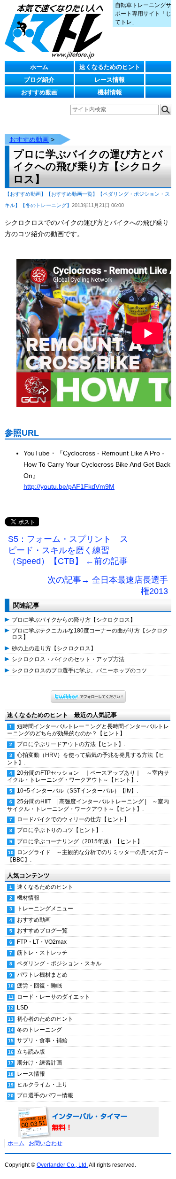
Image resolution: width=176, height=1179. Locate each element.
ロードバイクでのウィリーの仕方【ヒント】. (74, 819)
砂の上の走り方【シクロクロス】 (54, 648)
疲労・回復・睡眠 (39, 985)
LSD (22, 1007)
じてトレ (56, 30)
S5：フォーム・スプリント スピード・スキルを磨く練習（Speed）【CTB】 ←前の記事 (68, 550)
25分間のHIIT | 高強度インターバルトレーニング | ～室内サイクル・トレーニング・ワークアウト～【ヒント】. (88, 805)
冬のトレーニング (39, 1029)
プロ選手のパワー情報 (45, 1095)
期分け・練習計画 (39, 1062)
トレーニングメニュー (45, 908)
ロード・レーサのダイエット (53, 997)
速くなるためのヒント (109, 66)
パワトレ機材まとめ (42, 974)
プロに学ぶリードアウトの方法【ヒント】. (71, 744)
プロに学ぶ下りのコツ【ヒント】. (60, 830)
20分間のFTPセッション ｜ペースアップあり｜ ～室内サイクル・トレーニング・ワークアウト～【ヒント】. (88, 776)
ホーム (39, 66)
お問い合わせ (45, 1143)
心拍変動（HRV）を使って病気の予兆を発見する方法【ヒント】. (85, 758)
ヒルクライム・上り (42, 1084)
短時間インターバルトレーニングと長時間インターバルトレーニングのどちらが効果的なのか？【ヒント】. (88, 730)
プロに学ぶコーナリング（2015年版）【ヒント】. (80, 841)
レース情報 (109, 79)
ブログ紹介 (39, 79)
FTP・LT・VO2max (42, 942)
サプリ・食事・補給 (42, 1040)
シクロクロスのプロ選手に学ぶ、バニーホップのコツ (79, 670)
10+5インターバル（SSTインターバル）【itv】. (77, 790)
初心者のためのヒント (45, 1019)
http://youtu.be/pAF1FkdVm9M (69, 486)
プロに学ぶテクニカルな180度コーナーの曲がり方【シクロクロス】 (90, 633)
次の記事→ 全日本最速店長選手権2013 (107, 585)
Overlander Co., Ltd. (62, 1165)
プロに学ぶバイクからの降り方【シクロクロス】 (74, 619)
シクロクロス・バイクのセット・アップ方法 (68, 659)
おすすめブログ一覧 (42, 930)
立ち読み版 (31, 1051)
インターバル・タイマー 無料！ (88, 1122)
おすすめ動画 (39, 92)
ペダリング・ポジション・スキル (59, 963)
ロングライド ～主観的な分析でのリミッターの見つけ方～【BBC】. (88, 856)
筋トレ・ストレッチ (42, 952)
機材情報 (110, 92)
